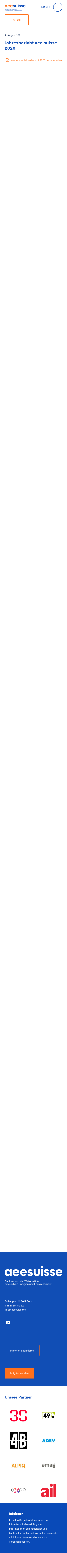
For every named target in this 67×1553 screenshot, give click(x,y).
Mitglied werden (19, 1373)
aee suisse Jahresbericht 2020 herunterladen (36, 60)
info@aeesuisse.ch (15, 1309)
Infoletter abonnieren (22, 1350)
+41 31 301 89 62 (14, 1305)
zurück (16, 20)
